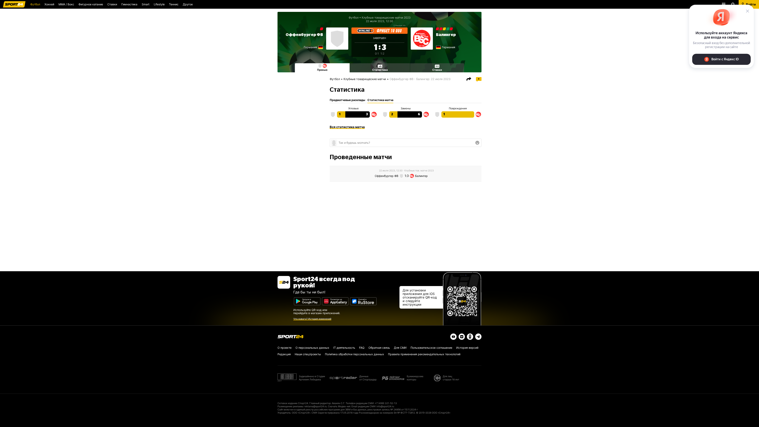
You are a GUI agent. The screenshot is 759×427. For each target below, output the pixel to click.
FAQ (361, 347)
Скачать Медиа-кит (339, 406)
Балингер (446, 35)
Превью (322, 69)
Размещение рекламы (290, 406)
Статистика (380, 69)
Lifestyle (159, 4)
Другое (188, 4)
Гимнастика (129, 4)
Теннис (173, 4)
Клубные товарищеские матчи (365, 79)
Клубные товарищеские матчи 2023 (386, 17)
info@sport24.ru (385, 406)
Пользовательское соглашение (431, 347)
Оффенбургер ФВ (304, 35)
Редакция (284, 354)
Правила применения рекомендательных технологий (424, 354)
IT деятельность (344, 347)
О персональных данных (312, 347)
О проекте (285, 347)
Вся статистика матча (347, 127)
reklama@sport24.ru (315, 406)
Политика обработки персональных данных (354, 354)
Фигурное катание (90, 4)
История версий (467, 347)
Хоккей (49, 4)
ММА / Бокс (66, 4)
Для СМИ (400, 347)
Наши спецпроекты (308, 354)
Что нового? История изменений (312, 318)
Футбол (35, 4)
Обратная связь (379, 347)
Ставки (112, 4)
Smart (145, 4)
